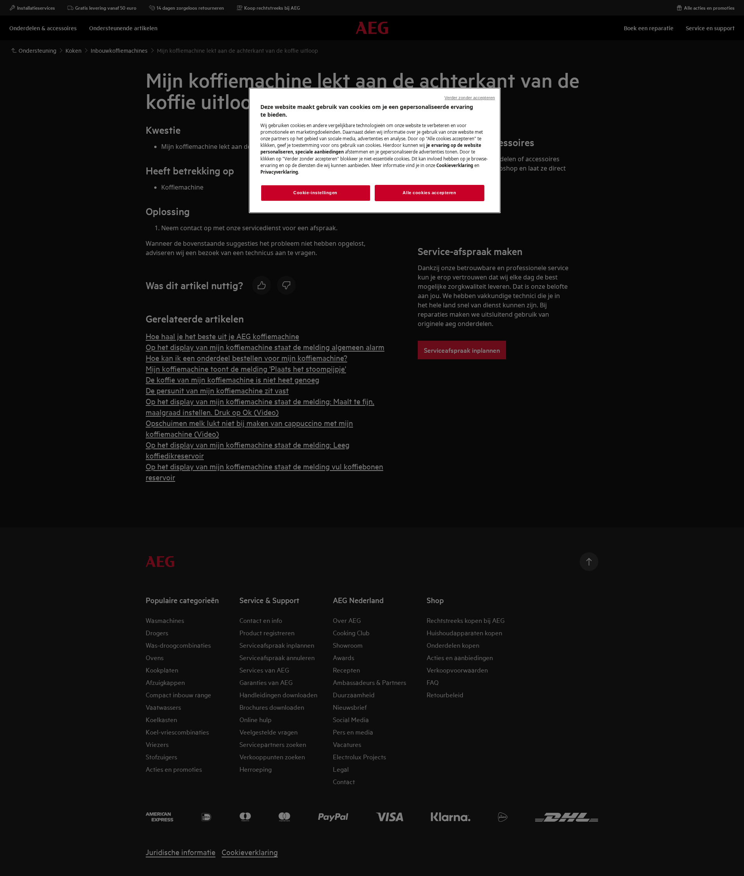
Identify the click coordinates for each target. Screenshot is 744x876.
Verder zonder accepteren (469, 97)
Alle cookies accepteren (429, 192)
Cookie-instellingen (315, 192)
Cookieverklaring (454, 165)
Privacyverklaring (279, 172)
